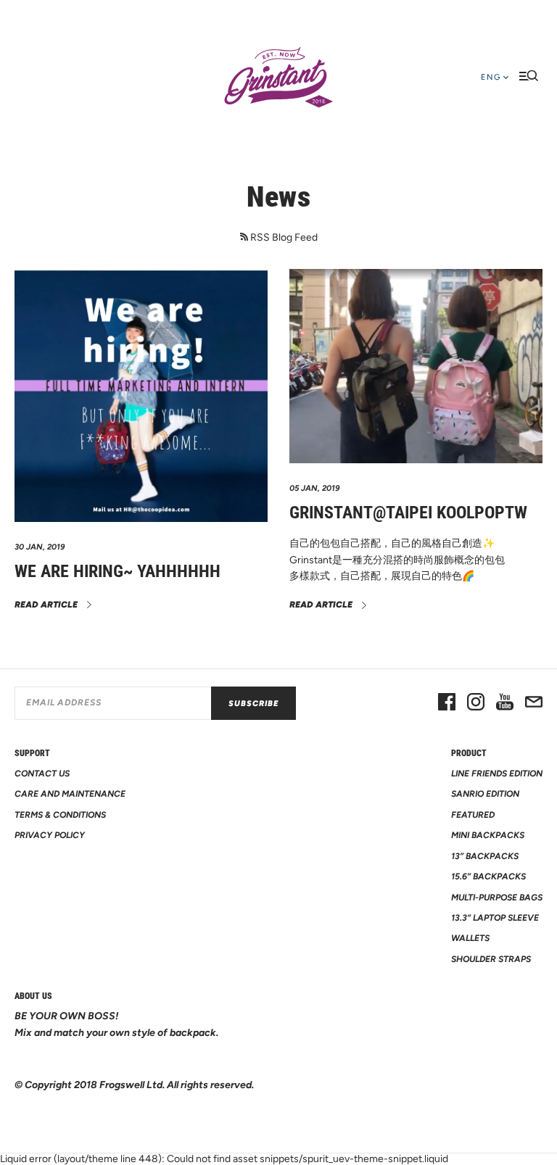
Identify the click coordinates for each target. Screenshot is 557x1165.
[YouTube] (504, 703)
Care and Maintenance (70, 794)
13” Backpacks (485, 856)
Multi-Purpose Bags (496, 897)
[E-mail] (533, 703)
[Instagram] (475, 703)
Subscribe (253, 703)
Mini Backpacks (487, 835)
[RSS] (244, 237)
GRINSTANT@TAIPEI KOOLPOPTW (408, 512)
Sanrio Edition (485, 794)
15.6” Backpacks (488, 876)
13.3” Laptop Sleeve (495, 918)
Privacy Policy (50, 835)
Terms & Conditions (60, 815)
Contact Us (42, 773)
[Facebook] (446, 703)
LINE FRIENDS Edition (496, 773)
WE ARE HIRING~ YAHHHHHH (117, 571)
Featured (473, 815)
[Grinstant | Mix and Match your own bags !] (278, 77)
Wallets (470, 938)
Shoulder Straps (491, 959)
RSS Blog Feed (284, 238)
